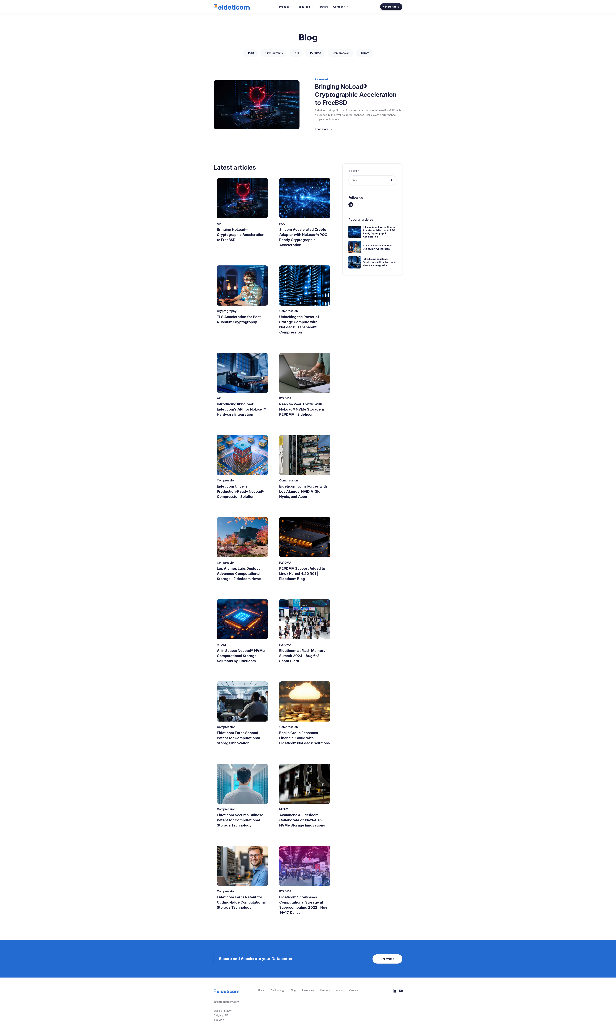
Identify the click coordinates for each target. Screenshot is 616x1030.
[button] (285, 6)
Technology (277, 990)
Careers (353, 990)
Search (353, 171)
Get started (391, 6)
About (339, 990)
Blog (293, 990)
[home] (232, 7)
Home (261, 990)
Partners (323, 6)
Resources (308, 990)
